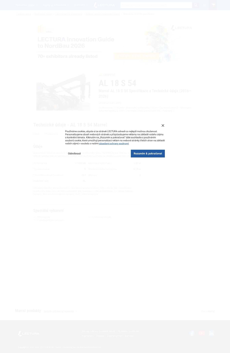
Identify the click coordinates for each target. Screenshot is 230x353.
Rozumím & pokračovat (148, 153)
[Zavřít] (163, 125)
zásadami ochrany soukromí (114, 143)
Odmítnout (74, 153)
